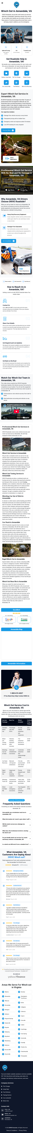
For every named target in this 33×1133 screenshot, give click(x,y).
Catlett (22, 1024)
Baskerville (7, 1023)
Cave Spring (24, 1033)
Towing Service (7, 1095)
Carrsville (23, 1020)
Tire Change (6, 1086)
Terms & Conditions (11, 1130)
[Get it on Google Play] (22, 190)
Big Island (7, 1036)
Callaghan (23, 1007)
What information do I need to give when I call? (15, 819)
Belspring (7, 1031)
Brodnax (23, 992)
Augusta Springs (9, 1018)
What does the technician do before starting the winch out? (15, 831)
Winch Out (6, 1101)
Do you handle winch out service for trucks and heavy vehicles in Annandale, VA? (14, 838)
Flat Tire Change (16, 77)
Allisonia (7, 1000)
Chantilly (23, 1042)
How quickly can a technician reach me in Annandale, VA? (14, 813)
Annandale (7, 1005)
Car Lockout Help (6, 86)
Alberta (7, 992)
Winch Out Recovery (27, 86)
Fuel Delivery (16, 86)
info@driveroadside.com (11, 1115)
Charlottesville (24, 1051)
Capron (22, 1016)
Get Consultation (7, 241)
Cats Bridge (24, 1029)
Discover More (7, 130)
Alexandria (7, 996)
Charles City (24, 1047)
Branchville (7, 1054)
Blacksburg (7, 1040)
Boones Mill (8, 1049)
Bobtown (7, 1045)
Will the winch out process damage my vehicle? (13, 825)
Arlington (7, 1009)
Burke (22, 1002)
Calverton (23, 1011)
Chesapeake (24, 1056)
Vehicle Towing (26, 77)
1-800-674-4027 (8, 183)
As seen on (16, 974)
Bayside (7, 1027)
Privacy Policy (23, 1130)
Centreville (23, 1038)
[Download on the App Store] (10, 190)
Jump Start (6, 1089)
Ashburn (7, 1014)
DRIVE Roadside (13, 1127)
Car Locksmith (7, 1098)
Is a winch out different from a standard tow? (15, 844)
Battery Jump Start (6, 77)
